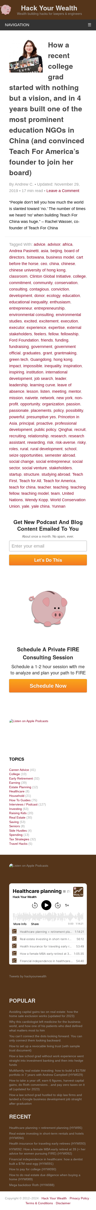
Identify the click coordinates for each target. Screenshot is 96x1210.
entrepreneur (20, 308)
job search (43, 378)
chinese (68, 263)
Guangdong (40, 359)
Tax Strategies (19, 839)
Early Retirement (21, 778)
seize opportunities (26, 455)
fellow (53, 334)
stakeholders (60, 468)
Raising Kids (18, 813)
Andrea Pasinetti (24, 251)
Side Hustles (18, 830)
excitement (48, 321)
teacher (44, 487)
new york (64, 398)
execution (69, 321)
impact (15, 366)
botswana (35, 257)
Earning (14, 782)
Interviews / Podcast (23, 804)
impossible (32, 366)
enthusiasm (60, 302)
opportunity (30, 404)
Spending (16, 835)
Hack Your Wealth (49, 7)
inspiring (16, 372)
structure (31, 474)
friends (47, 340)
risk (50, 442)
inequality (52, 366)
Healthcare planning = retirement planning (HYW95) (45, 1127)
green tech (18, 359)
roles (13, 449)
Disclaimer (63, 1203)
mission (16, 398)
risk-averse (65, 442)
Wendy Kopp (36, 500)
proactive (44, 423)
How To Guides (20, 800)
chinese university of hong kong (37, 270)
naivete (31, 398)
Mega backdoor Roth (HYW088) (31, 1185)
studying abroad (56, 474)
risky (81, 442)
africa (67, 244)
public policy (45, 429)
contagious (39, 289)
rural (24, 449)
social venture (34, 468)
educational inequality (28, 302)
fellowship (69, 334)
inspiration (72, 366)
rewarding (36, 442)
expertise (56, 327)
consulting (18, 289)
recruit (80, 429)
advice (39, 244)
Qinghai (65, 429)
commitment (20, 283)
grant (47, 353)
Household (16, 796)
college (79, 276)
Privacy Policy (79, 1198)
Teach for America (59, 481)
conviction (60, 289)
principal (26, 423)
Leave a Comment (62, 191)
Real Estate (17, 817)
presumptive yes (41, 417)
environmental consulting (31, 314)
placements (41, 410)
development (20, 295)
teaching (60, 487)
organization (53, 404)
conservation (66, 283)
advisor (54, 244)
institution (34, 372)
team (55, 493)
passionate (19, 410)
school (70, 449)
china (54, 263)
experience (36, 327)
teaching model (35, 493)
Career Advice (19, 770)
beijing (56, 251)
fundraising (19, 346)
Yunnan (58, 506)
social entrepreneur (53, 461)
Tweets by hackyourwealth (27, 976)
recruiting (17, 436)
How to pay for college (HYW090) (32, 1169)
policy (59, 410)
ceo (44, 263)
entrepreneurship (49, 308)
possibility (74, 410)
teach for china (22, 487)
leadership (18, 385)
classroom (18, 276)
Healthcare (17, 791)
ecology (53, 295)
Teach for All (30, 481)
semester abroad (60, 455)
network (47, 398)
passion (73, 404)
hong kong (63, 359)
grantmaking (65, 353)
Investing (15, 809)
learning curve (42, 385)
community (42, 283)
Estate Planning (20, 787)
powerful (16, 417)
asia (44, 251)
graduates (32, 353)
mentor (75, 391)
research (58, 436)
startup (15, 474)
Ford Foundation (24, 340)
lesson (32, 391)
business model (60, 257)
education (71, 295)
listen (45, 391)
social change (21, 461)
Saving (14, 822)
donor (39, 295)
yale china (40, 506)
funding (61, 340)
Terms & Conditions (39, 1203)
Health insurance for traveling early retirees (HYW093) (47, 1143)
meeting (59, 391)
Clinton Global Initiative (50, 276)
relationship (38, 436)
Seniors (14, 826)
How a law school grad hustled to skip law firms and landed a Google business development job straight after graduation (45, 1099)
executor (16, 327)
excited (30, 321)
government (41, 346)
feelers (40, 334)
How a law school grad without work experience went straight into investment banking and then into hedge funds (46, 1060)
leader (60, 378)
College (14, 774)
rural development (46, 449)
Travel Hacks (18, 843)
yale (25, 506)
